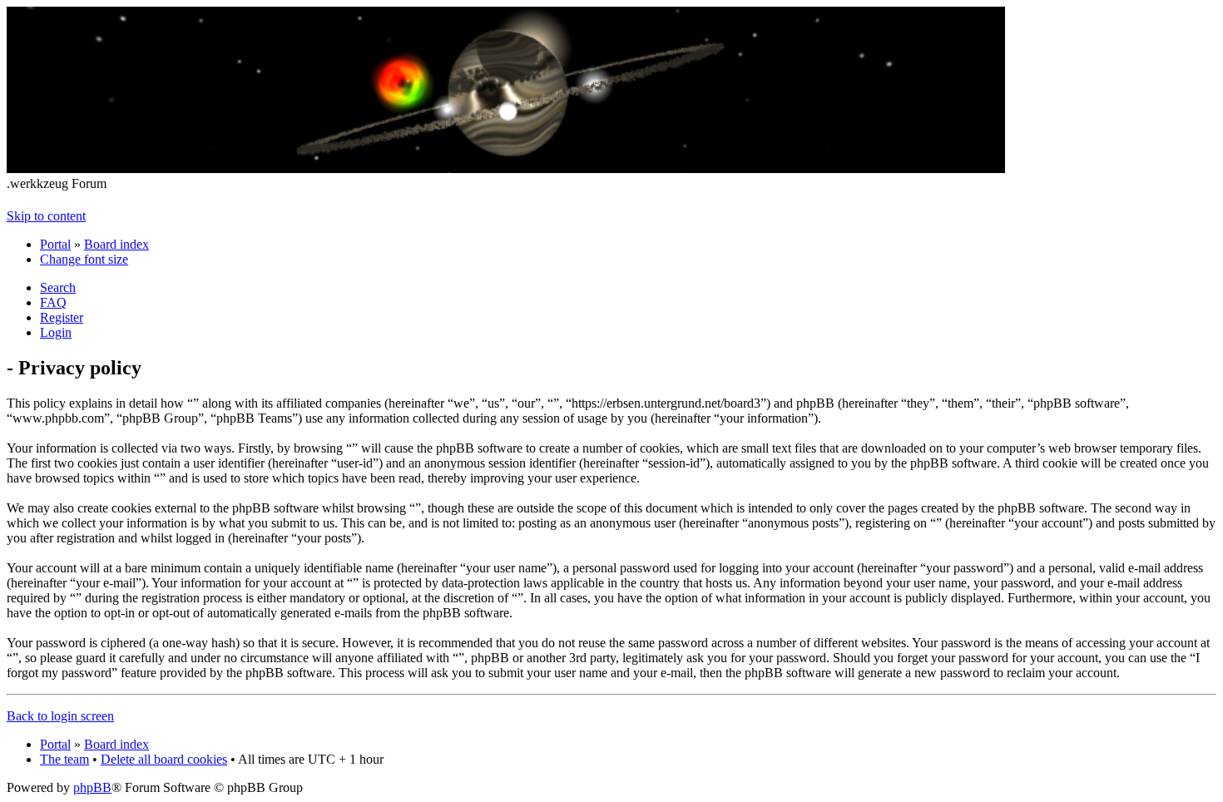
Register (61, 317)
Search (58, 287)
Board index (116, 244)
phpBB (92, 787)
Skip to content (46, 216)
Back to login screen (60, 716)
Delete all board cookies (164, 759)
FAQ (53, 302)
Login (56, 332)
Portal (55, 244)
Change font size (84, 259)
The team (64, 759)
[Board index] (506, 168)
